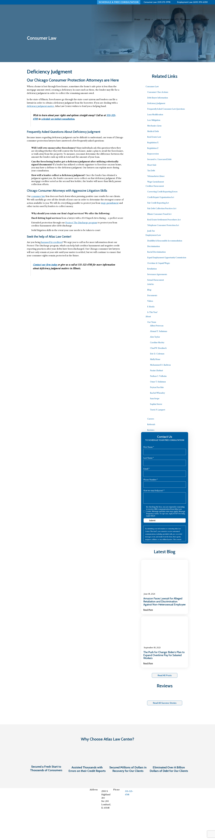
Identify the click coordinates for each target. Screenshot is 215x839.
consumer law (38, 196)
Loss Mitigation (153, 120)
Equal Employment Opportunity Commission (166, 257)
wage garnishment (110, 203)
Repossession (153, 154)
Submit (152, 520)
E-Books (151, 307)
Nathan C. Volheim (158, 376)
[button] (151, 19)
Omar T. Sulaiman (158, 382)
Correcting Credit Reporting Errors (162, 192)
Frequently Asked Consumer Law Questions (166, 109)
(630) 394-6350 (200, 2)
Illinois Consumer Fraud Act (159, 214)
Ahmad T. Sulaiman (158, 331)
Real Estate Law (154, 137)
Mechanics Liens (154, 126)
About (148, 316)
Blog (149, 290)
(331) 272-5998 (163, 2)
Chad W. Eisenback (158, 348)
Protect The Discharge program (81, 222)
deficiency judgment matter (40, 106)
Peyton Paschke (157, 387)
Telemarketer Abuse (155, 176)
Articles (150, 284)
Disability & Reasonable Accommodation (164, 241)
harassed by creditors (51, 242)
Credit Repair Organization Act (160, 197)
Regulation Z (152, 148)
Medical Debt (153, 131)
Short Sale (151, 165)
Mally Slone (155, 359)
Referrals (151, 424)
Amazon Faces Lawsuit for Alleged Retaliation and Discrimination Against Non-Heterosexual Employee (164, 601)
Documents (152, 295)
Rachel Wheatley (157, 393)
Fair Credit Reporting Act (158, 203)
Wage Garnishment (155, 182)
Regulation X (153, 142)
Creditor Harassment (155, 186)
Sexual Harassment (155, 280)
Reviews (150, 430)
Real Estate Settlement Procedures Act (164, 220)
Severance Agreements (157, 274)
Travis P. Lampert (157, 410)
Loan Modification (155, 114)
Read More (148, 610)
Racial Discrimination (156, 252)
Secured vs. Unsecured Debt (159, 159)
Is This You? (152, 312)
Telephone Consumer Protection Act (163, 225)
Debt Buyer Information (157, 98)
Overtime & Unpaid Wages (158, 263)
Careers (150, 419)
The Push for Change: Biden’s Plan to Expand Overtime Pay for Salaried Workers (164, 655)
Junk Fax (151, 231)
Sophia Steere (156, 404)
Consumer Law (152, 86)
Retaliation (152, 269)
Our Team (151, 322)
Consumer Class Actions (157, 92)
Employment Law (153, 235)
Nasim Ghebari (156, 370)
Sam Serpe (154, 398)
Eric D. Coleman (157, 354)
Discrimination (153, 246)
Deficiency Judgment (156, 103)
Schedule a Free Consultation (119, 2)
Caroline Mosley (157, 342)
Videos (150, 301)
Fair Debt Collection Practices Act (161, 208)
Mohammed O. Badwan (160, 365)
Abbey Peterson (156, 326)
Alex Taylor (155, 337)
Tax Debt (151, 170)
